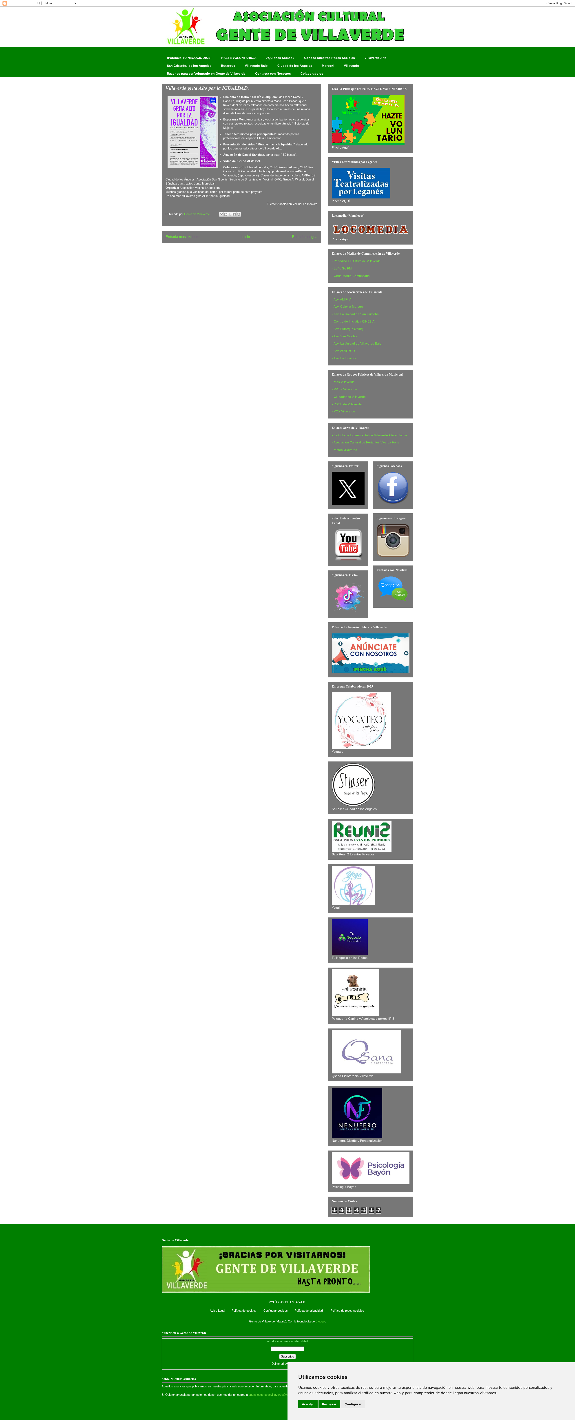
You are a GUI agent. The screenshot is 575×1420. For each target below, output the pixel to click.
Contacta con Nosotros (273, 73)
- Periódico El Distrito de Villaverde (356, 261)
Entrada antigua (304, 237)
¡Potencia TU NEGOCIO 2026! (189, 58)
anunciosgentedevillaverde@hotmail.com (275, 1394)
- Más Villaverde (343, 382)
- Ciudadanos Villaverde (349, 396)
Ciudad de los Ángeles (294, 65)
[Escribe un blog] (225, 214)
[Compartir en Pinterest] (238, 214)
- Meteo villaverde (344, 450)
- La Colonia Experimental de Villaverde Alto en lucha (369, 435)
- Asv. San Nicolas (344, 336)
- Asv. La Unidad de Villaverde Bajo (356, 343)
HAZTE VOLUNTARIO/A (239, 58)
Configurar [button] (353, 1404)
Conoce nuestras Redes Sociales (329, 58)
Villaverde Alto (376, 58)
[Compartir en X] (230, 214)
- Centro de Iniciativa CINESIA (353, 321)
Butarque (228, 65)
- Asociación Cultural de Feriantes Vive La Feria (365, 442)
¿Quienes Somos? (280, 58)
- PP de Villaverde (344, 389)
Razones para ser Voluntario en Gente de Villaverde (206, 73)
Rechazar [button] (329, 1404)
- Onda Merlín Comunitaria (351, 276)
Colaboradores (312, 73)
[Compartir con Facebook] (234, 214)
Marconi (328, 65)
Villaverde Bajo (256, 65)
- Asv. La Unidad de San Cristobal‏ (355, 314)
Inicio (245, 237)
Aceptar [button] (308, 1404)
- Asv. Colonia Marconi (347, 306)
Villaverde (351, 65)
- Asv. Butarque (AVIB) (347, 329)
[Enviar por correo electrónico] (221, 214)
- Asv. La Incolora (344, 358)
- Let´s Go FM (342, 268)
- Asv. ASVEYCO (343, 351)
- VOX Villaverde (343, 411)
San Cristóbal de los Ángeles (189, 65)
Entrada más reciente (182, 237)
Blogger (320, 1321)
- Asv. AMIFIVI (342, 299)
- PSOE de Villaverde (347, 404)
